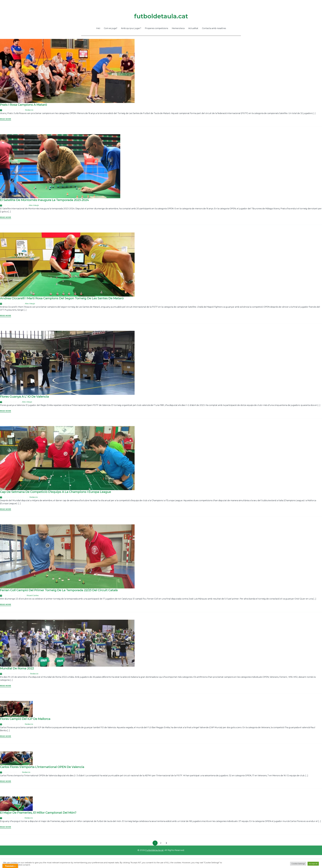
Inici (98, 28)
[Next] (166, 843)
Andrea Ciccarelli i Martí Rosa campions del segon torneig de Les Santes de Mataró (62, 298)
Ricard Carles (33, 595)
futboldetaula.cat (161, 16)
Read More (5, 119)
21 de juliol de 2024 (11, 110)
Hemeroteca (178, 28)
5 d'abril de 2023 (9, 402)
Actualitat (193, 28)
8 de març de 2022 (10, 818)
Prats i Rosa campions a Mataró (23, 104)
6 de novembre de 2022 (13, 497)
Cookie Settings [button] (298, 864)
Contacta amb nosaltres (214, 28)
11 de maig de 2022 (10, 724)
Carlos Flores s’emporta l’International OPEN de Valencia (42, 767)
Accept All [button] (313, 864)
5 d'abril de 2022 (9, 772)
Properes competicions (156, 28)
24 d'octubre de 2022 (11, 595)
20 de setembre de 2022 (13, 674)
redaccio (29, 110)
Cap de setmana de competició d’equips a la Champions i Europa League (55, 492)
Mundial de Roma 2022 (17, 668)
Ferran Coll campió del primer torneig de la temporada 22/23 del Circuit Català (59, 590)
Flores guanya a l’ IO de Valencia (24, 396)
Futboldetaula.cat (154, 850)
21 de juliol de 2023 (11, 304)
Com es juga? (110, 28)
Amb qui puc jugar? (131, 28)
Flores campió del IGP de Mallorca (25, 719)
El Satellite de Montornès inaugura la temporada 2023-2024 (44, 200)
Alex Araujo (34, 205)
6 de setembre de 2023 (13, 205)
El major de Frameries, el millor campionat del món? (38, 812)
